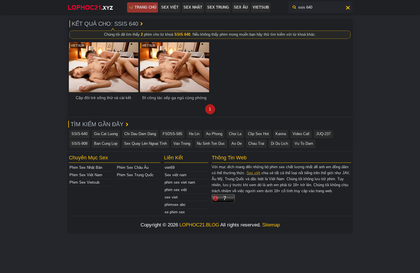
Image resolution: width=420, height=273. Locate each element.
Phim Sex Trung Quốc (135, 175)
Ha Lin (194, 134)
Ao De (236, 143)
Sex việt (253, 173)
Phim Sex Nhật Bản (85, 167)
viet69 (170, 167)
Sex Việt (170, 7)
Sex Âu (241, 7)
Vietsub (261, 7)
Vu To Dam (304, 143)
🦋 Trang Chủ (142, 7)
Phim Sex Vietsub (84, 182)
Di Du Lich (279, 143)
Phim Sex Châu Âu (133, 167)
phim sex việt (176, 190)
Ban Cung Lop (105, 143)
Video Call (301, 134)
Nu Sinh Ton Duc (211, 143)
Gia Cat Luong (106, 134)
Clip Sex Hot (258, 134)
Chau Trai (256, 143)
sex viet (171, 197)
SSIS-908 (79, 143)
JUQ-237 (323, 134)
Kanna (280, 134)
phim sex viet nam (180, 182)
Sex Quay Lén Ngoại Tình (145, 143)
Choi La (235, 134)
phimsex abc (175, 204)
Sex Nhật (192, 7)
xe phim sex (175, 212)
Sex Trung (218, 7)
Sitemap (271, 225)
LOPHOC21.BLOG (199, 225)
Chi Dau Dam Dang (140, 134)
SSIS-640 (79, 134)
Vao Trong (181, 143)
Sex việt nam (176, 175)
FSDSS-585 (172, 134)
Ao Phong (214, 134)
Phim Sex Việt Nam (85, 175)
